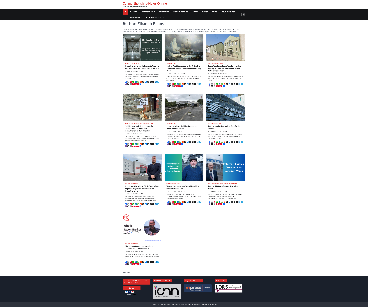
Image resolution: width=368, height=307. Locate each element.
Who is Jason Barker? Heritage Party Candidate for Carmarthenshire (139, 247)
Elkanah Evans (130, 71)
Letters (214, 12)
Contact (205, 12)
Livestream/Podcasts (180, 12)
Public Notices (164, 12)
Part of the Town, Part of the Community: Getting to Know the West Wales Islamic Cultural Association (224, 68)
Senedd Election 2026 (146, 123)
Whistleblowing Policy (154, 17)
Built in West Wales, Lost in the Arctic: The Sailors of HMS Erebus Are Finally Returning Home (183, 68)
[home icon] (125, 12)
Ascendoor (197, 304)
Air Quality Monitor (228, 12)
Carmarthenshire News (132, 63)
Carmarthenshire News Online (145, 3)
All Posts (133, 12)
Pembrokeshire (171, 63)
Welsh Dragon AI (136, 17)
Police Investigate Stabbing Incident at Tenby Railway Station (181, 127)
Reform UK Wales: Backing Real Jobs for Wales (224, 187)
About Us (195, 12)
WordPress (213, 304)
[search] (244, 14)
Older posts (126, 272)
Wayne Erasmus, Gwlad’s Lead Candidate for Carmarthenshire (182, 187)
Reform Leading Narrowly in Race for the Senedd (224, 127)
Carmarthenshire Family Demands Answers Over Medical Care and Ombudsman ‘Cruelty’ (142, 67)
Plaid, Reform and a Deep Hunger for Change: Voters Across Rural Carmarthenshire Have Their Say (139, 128)
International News (147, 12)
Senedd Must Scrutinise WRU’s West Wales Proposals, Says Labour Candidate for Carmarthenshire (142, 188)
